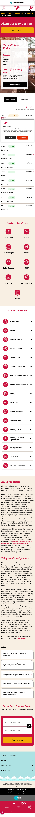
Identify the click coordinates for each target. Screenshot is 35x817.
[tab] (17, 654)
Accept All (23, 137)
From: (7, 722)
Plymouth (7, 15)
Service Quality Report (27, 786)
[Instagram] (17, 792)
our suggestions (21, 638)
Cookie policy (27, 783)
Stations (30, 13)
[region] (17, 130)
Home (3, 13)
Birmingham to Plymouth (20, 543)
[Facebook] (10, 792)
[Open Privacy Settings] (2, 812)
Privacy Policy (18, 133)
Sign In (31, 10)
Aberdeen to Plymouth (18, 541)
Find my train (17, 740)
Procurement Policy (6, 786)
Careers (6, 783)
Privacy (10, 783)
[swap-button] (29, 726)
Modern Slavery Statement (8, 784)
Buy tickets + (17, 30)
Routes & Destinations (16, 13)
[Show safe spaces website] (17, 798)
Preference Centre (19, 784)
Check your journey (18, 2)
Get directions (14, 84)
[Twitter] (24, 792)
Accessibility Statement (17, 786)
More (10, 137)
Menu (3, 10)
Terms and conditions (18, 783)
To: (6, 730)
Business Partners (28, 784)
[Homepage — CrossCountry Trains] (17, 8)
